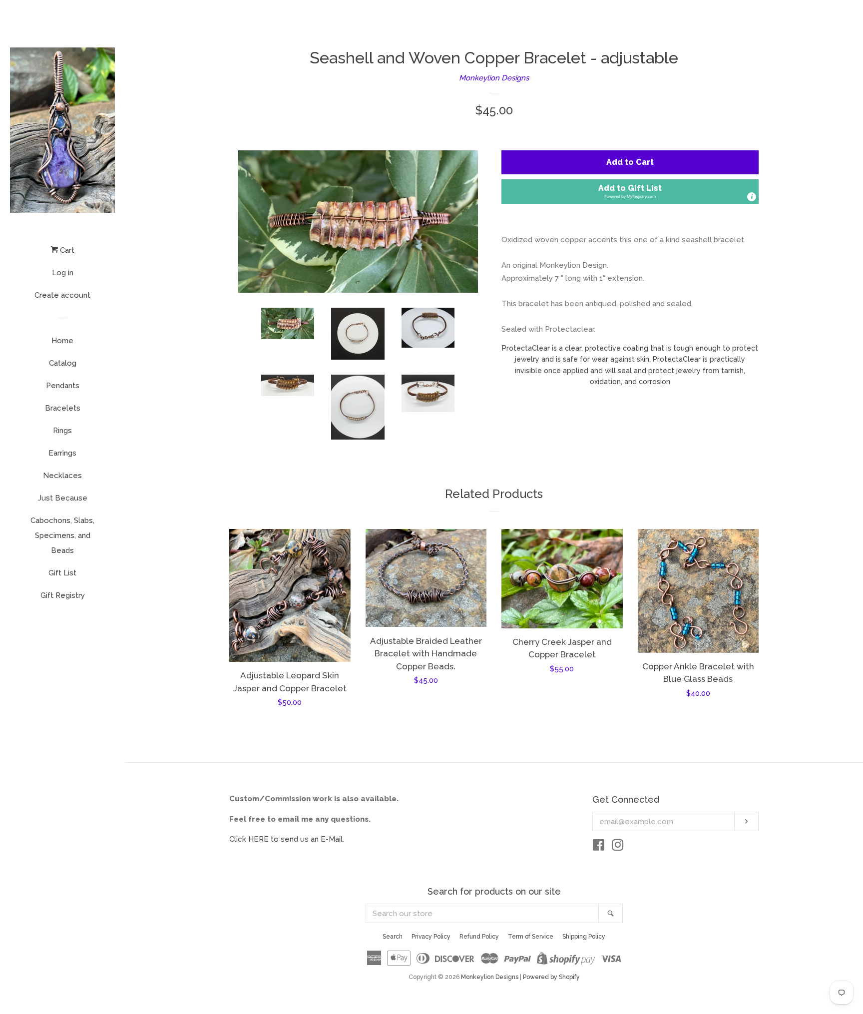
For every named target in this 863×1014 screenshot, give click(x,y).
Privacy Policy (431, 936)
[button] (630, 191)
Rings (62, 430)
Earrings (62, 453)
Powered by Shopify (551, 977)
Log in (62, 272)
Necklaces (62, 475)
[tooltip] (751, 196)
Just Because (62, 498)
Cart (66, 250)
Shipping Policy (583, 936)
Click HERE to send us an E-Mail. (286, 839)
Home (62, 340)
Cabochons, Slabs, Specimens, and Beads (62, 535)
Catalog (62, 363)
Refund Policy (479, 936)
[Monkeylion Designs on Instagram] (618, 847)
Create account (62, 295)
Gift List (62, 572)
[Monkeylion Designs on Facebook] (598, 847)
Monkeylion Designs (494, 77)
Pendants (62, 385)
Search (393, 936)
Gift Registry (62, 595)
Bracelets (62, 408)
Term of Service (530, 936)
